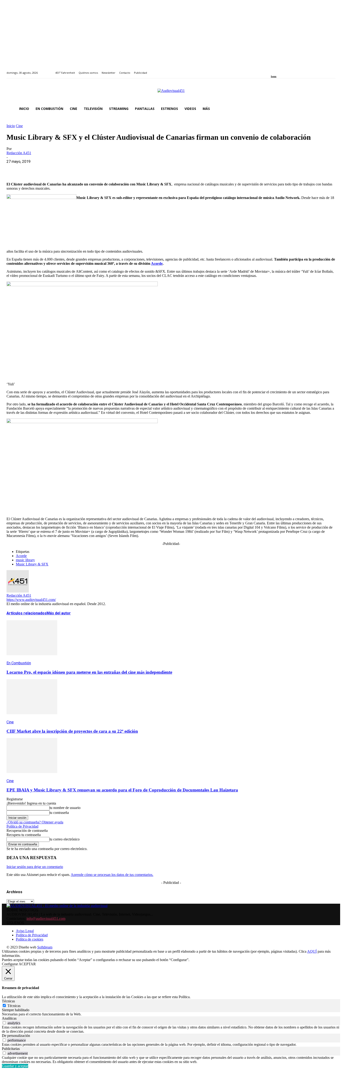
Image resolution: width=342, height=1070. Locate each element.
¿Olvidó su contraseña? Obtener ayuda (35, 822)
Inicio (11, 126)
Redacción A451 (19, 153)
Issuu (273, 76)
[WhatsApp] (47, 168)
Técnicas (13, 1006)
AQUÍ (312, 951)
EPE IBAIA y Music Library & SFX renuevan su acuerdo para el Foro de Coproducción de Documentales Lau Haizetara (122, 790)
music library (25, 560)
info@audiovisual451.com (46, 918)
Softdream (44, 947)
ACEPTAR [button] (27, 964)
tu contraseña (59, 813)
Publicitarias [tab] (11, 1049)
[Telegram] (97, 168)
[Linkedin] (283, 70)
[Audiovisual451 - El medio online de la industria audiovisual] (171, 93)
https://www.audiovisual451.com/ (31, 600)
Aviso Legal (25, 931)
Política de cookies (29, 939)
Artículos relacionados (27, 613)
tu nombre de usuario (65, 808)
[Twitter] (288, 70)
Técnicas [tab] (8, 1001)
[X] (31, 168)
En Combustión (19, 663)
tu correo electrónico (65, 839)
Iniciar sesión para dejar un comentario (35, 867)
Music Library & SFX (32, 564)
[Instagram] (277, 70)
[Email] (81, 168)
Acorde (157, 263)
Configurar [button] (10, 964)
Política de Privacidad (22, 826)
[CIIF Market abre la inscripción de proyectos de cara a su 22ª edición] (32, 718)
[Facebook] (272, 70)
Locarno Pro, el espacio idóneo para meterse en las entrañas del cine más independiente (89, 672)
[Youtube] (293, 70)
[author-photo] (18, 591)
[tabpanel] (171, 1014)
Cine (19, 126)
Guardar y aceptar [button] (15, 1066)
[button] (329, 108)
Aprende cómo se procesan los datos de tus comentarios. (112, 875)
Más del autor (59, 613)
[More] (115, 169)
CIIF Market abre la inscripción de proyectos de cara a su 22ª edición (72, 731)
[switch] (4, 1022)
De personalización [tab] (16, 1036)
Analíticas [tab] (9, 1018)
